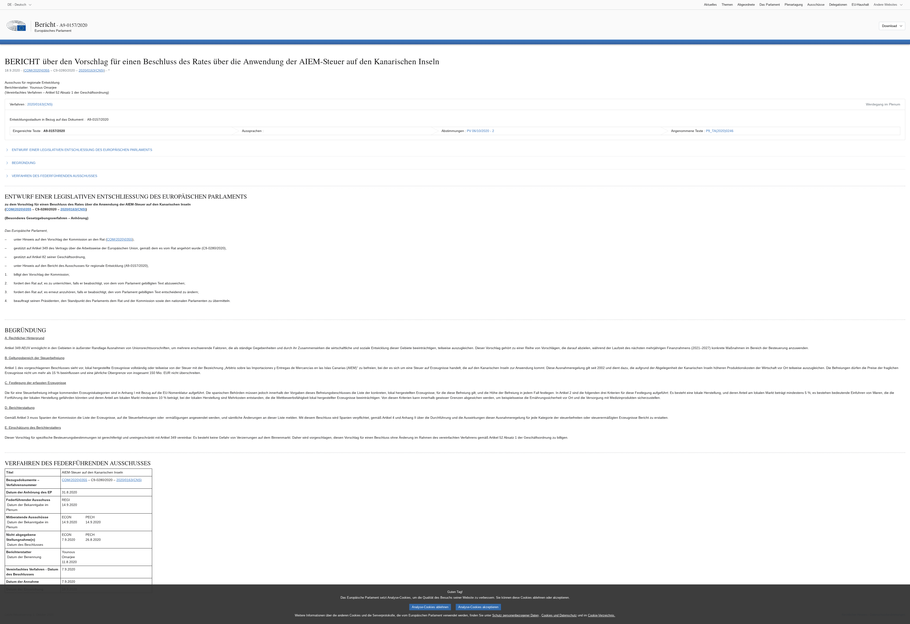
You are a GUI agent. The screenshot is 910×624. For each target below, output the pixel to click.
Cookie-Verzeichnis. (601, 615)
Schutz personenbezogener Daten (515, 615)
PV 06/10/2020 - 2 (480, 131)
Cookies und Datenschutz (559, 615)
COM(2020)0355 (37, 70)
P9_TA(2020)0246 (719, 131)
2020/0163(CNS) (91, 70)
